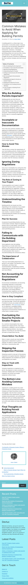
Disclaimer (4, 573)
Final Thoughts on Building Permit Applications (12, 88)
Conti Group (17, 304)
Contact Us (5, 571)
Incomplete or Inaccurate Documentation (13, 67)
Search (4, 483)
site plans (9, 135)
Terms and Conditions (7, 578)
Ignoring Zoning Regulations (10, 69)
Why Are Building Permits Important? (12, 66)
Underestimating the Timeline (11, 71)
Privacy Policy (5, 576)
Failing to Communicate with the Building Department (13, 73)
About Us (4, 569)
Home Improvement (9, 468)
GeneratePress (20, 583)
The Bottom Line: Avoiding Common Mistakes (12, 85)
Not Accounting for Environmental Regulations (12, 76)
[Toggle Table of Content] (23, 64)
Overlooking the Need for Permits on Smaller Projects (12, 80)
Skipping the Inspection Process (11, 82)
